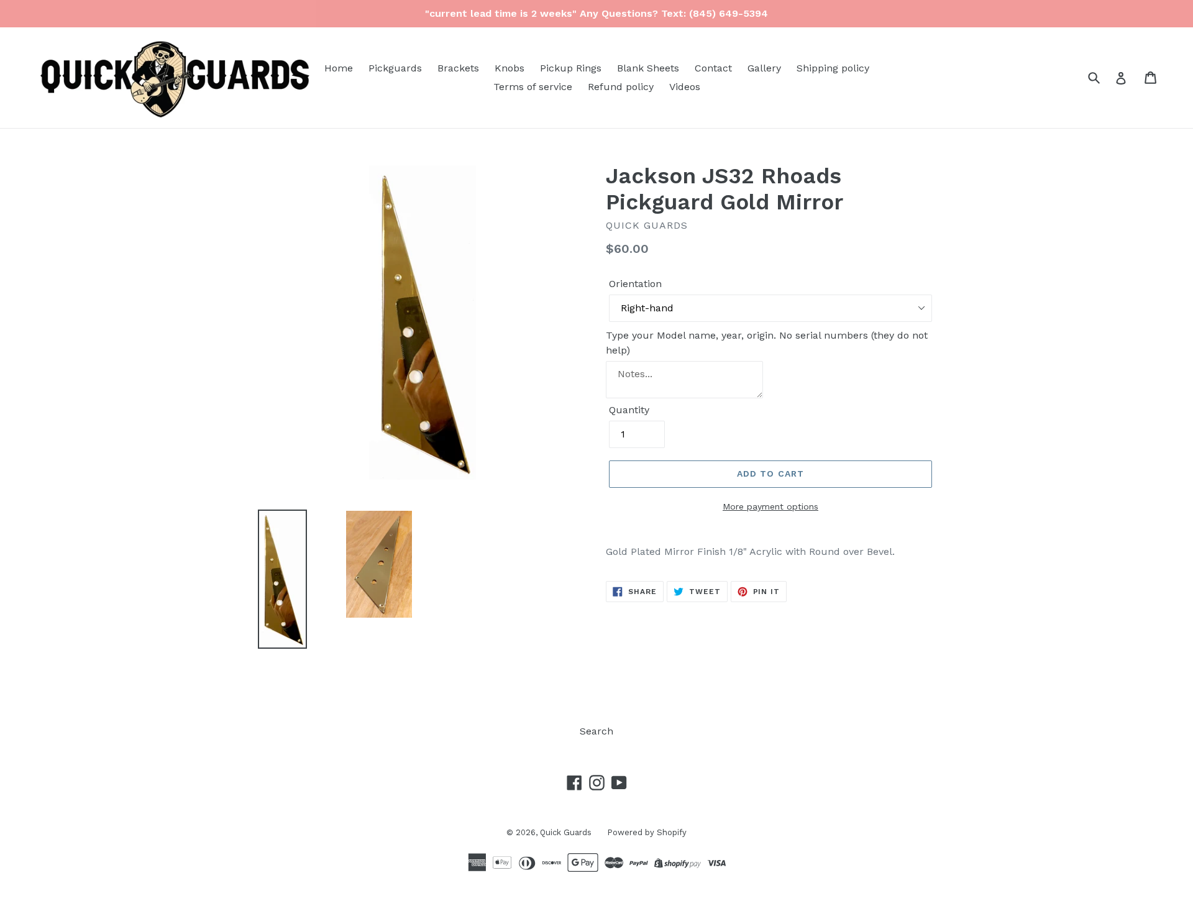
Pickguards (395, 68)
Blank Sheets (648, 68)
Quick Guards (566, 832)
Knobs (509, 68)
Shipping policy (833, 68)
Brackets (458, 68)
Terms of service (532, 87)
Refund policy (621, 87)
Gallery (764, 68)
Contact (713, 68)
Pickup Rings (570, 68)
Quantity (629, 410)
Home (338, 68)
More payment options (770, 506)
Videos (684, 87)
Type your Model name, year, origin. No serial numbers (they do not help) (767, 342)
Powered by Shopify (647, 832)
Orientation (635, 284)
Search (596, 731)
